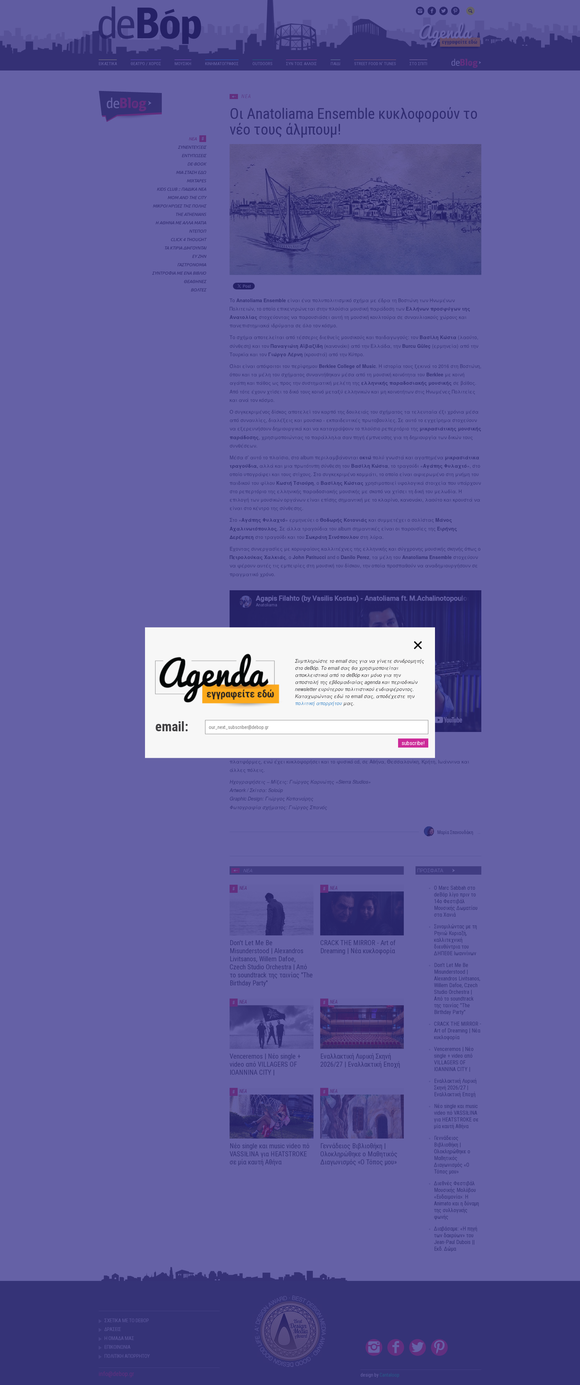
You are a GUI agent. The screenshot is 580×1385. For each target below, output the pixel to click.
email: (171, 726)
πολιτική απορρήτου (318, 702)
